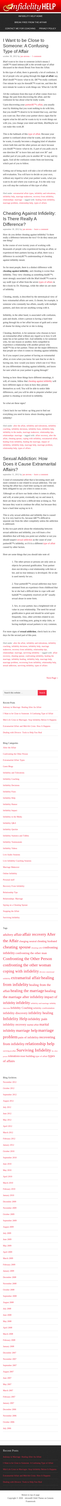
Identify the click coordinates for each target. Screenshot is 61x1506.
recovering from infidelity (30, 662)
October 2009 (8, 1214)
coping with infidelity (32, 438)
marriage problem (10, 203)
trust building (27, 1056)
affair (18, 934)
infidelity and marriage (40, 1003)
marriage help (30, 445)
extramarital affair (49, 438)
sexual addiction (24, 539)
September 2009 (10, 1221)
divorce (43, 972)
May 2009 (7, 1246)
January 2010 (8, 1195)
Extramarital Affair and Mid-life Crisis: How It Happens (26, 726)
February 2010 (9, 1189)
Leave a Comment (41, 229)
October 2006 (8, 1422)
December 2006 (9, 1409)
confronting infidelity (34, 656)
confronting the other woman (27, 965)
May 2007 (7, 1384)
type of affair (34, 134)
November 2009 (9, 1208)
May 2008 (7, 1321)
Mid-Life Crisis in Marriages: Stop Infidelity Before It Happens (29, 720)
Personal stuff (9, 880)
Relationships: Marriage (12, 200)
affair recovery (42, 435)
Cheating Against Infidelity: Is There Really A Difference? (29, 219)
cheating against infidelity (40, 381)
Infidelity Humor (10, 804)
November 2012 (9, 1082)
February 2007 (9, 1397)
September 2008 (10, 1296)
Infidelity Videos (10, 848)
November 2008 (9, 1284)
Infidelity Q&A (9, 823)
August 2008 (8, 1302)
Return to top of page (31, 1495)
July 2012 (7, 1107)
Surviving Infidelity (31, 653)
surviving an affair (9, 1051)
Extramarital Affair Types (23, 193)
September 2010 (10, 1158)
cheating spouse (15, 438)
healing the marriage (31, 442)
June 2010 (7, 1164)
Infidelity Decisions (19, 429)
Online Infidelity (10, 873)
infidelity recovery (14, 1024)
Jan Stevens (24, 56)
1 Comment (36, 56)
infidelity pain (37, 1019)
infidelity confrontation (43, 1008)
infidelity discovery (15, 1013)
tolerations (14, 1056)
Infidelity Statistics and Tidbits (16, 836)
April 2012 (7, 1126)
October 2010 (8, 1151)
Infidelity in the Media (12, 432)
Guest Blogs (8, 766)
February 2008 (9, 1340)
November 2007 (9, 1359)
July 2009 (7, 1233)
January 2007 (8, 1403)
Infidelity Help (9, 196)
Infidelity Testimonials (12, 842)
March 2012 (8, 1132)
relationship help (26, 203)
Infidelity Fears (35, 429)
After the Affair (19, 426)
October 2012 (8, 1088)
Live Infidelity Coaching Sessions (17, 861)
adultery (8, 934)
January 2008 (8, 1346)
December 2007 (9, 1353)
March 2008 (8, 1334)
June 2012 (7, 1113)
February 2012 (9, 1139)
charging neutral (28, 941)
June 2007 (7, 1378)
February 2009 (9, 1265)
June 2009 (7, 1239)
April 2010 (7, 1176)
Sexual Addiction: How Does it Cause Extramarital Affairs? (29, 464)
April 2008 (7, 1328)
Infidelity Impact (10, 810)
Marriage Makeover (24, 196)
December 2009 (9, 1202)
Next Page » (52, 678)
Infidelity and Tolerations (45, 193)
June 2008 (7, 1315)
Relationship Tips (46, 432)
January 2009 (8, 1271)
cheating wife (36, 948)
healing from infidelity (45, 200)
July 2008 (7, 1309)
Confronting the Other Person (15, 754)
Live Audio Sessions (11, 855)
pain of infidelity (28, 1037)
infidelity (23, 1003)
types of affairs (40, 203)
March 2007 (8, 1390)
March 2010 (8, 1183)
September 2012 (10, 1095)
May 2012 (7, 1120)
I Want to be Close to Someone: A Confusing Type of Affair (25, 46)
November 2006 (9, 1416)
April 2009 (7, 1252)
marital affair (33, 1024)
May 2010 (7, 1170)
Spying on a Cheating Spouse (15, 905)
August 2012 (8, 1101)
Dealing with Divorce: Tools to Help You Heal (22, 732)
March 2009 (8, 1258)
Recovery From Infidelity (43, 196)
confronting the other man (31, 953)
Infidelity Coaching (11, 779)
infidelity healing (19, 659)
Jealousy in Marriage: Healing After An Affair (22, 707)
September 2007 (10, 1365)
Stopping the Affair (11, 911)
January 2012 (8, 1145)
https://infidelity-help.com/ (19, 9)
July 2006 (7, 1428)
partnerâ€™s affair (33, 104)
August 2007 (8, 1372)
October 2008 (8, 1290)
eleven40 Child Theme (34, 1498)
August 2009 (8, 1227)
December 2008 (9, 1277)
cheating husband (47, 941)
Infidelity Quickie (10, 829)
